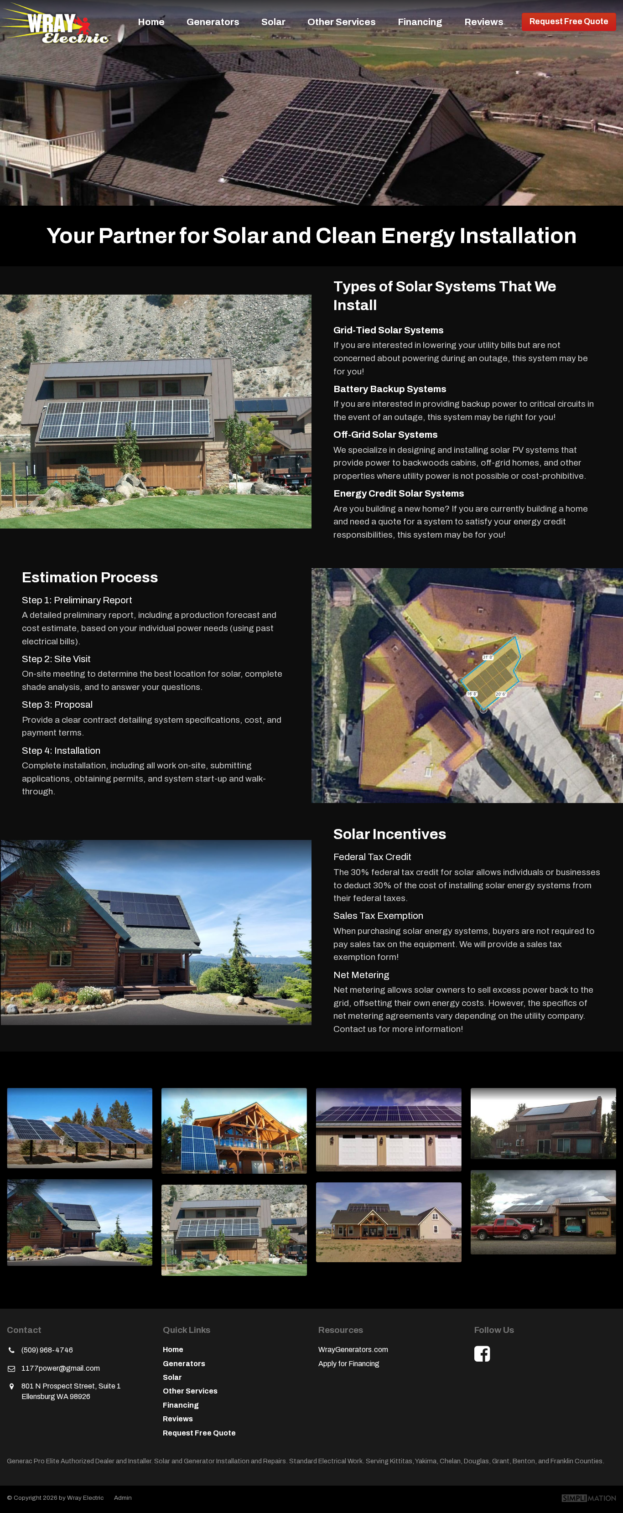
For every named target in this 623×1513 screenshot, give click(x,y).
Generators (213, 22)
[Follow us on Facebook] (482, 1354)
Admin (123, 1497)
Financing (420, 22)
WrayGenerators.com (353, 1349)
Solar (273, 22)
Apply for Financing (348, 1364)
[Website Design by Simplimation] (588, 1499)
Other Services (341, 22)
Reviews (484, 22)
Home (151, 22)
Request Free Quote (569, 21)
